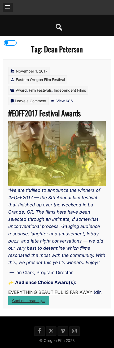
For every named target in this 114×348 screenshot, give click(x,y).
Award (21, 90)
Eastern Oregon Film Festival (40, 79)
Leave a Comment (30, 101)
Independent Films (70, 90)
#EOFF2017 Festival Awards (44, 113)
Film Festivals (40, 90)
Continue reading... (30, 301)
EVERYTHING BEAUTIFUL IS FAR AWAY (51, 292)
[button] (8, 7)
